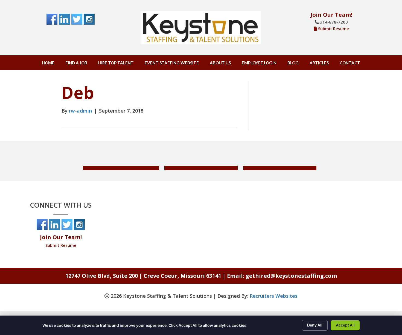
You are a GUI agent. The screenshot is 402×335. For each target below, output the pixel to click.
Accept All (345, 325)
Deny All (314, 325)
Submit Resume (333, 28)
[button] (121, 168)
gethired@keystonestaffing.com (291, 275)
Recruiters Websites (274, 296)
